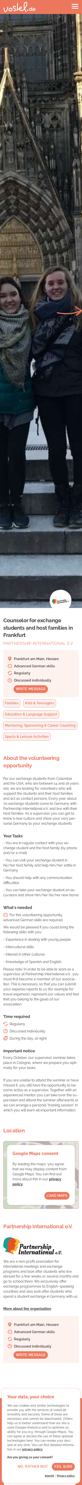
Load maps (57, 1195)
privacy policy (32, 1449)
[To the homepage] (19, 7)
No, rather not (33, 1466)
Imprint (49, 1475)
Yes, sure (63, 1466)
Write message (31, 689)
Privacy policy (66, 1475)
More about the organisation (27, 1309)
